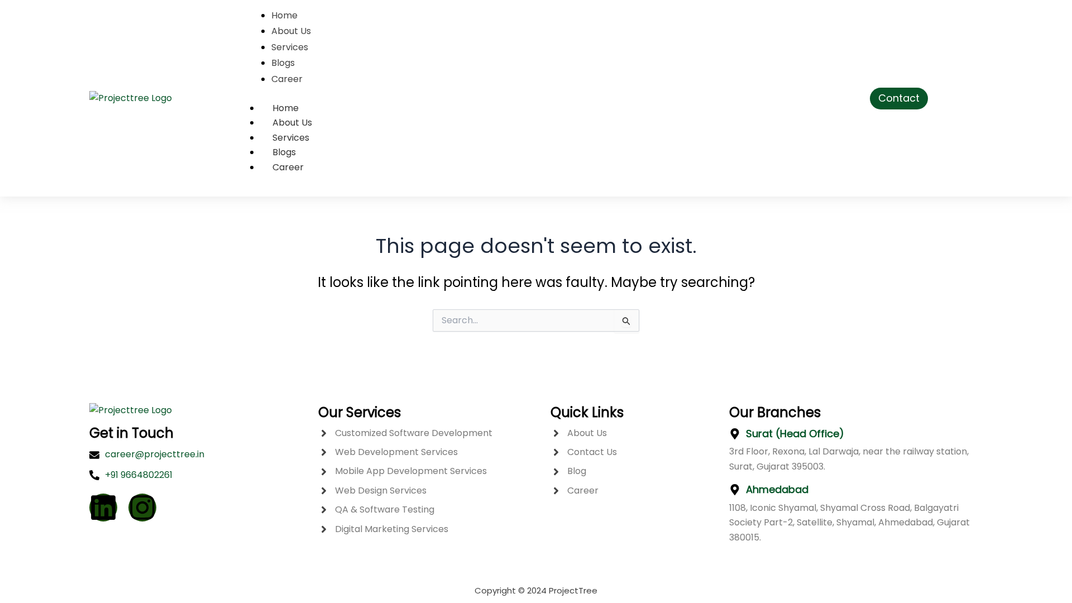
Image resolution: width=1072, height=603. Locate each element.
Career (288, 167)
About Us (292, 122)
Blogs (284, 152)
